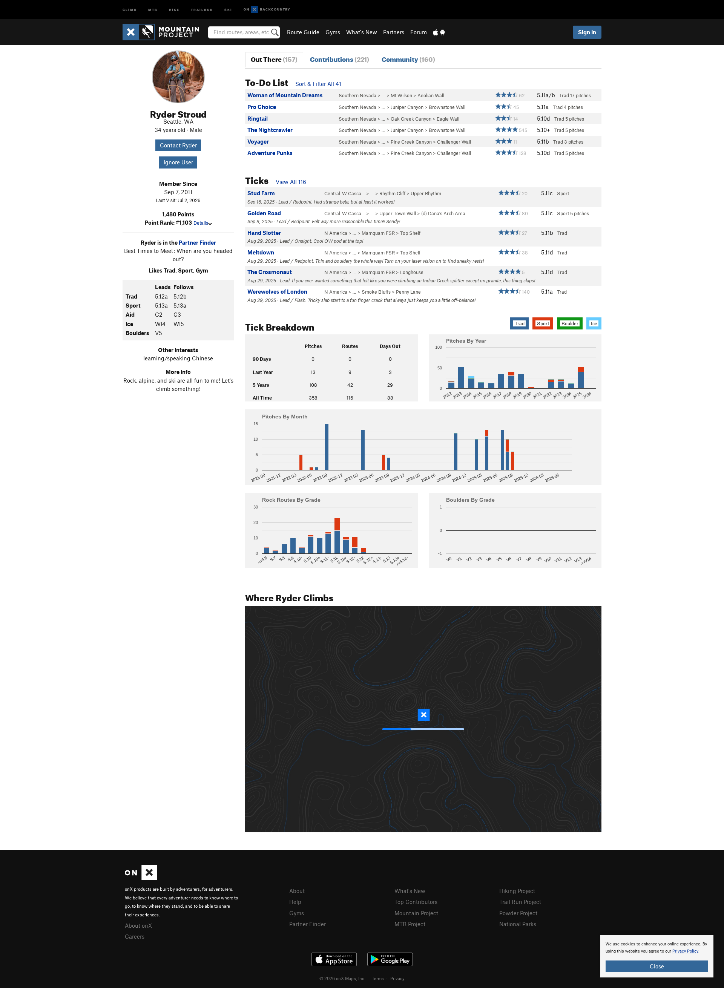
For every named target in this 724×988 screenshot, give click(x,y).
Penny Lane (408, 292)
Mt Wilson (401, 95)
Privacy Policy (685, 951)
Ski (228, 9)
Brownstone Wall (447, 107)
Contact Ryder (178, 145)
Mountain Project (416, 913)
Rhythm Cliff (392, 193)
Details (200, 223)
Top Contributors (415, 901)
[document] (657, 956)
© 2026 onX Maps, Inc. (342, 978)
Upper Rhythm (426, 193)
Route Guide (303, 32)
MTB (153, 9)
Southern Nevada (357, 95)
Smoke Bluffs (376, 292)
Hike (174, 9)
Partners (393, 32)
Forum (418, 32)
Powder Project (518, 913)
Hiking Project (517, 890)
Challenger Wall (454, 142)
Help (295, 901)
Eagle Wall (448, 119)
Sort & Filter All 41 (318, 83)
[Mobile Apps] (439, 32)
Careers (134, 936)
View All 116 (291, 181)
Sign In (587, 32)
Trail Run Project (520, 901)
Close (657, 966)
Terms (378, 978)
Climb (130, 9)
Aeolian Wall (430, 95)
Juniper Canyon (407, 107)
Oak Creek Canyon (411, 119)
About (297, 890)
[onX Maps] (141, 878)
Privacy (397, 978)
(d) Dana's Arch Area (443, 213)
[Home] (165, 32)
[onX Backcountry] (267, 9)
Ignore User (178, 162)
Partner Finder (197, 242)
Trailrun (202, 9)
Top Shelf (410, 233)
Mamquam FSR (378, 233)
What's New (361, 32)
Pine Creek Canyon (411, 142)
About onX (138, 925)
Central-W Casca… (344, 193)
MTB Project (409, 924)
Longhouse (411, 272)
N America (335, 233)
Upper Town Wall (397, 213)
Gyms (332, 32)
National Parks (517, 924)
